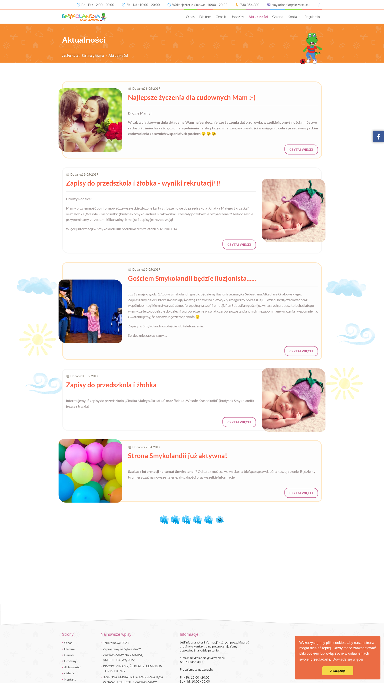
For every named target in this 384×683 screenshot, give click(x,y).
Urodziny (237, 16)
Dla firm (205, 16)
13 (198, 519)
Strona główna (93, 55)
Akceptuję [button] (338, 671)
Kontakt (294, 16)
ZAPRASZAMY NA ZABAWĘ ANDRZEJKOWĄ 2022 (123, 657)
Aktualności (258, 16)
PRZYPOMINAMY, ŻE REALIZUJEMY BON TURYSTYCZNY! (132, 668)
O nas (190, 16)
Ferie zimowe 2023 (116, 643)
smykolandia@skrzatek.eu (291, 5)
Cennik (221, 16)
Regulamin (312, 16)
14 (209, 519)
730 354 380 (249, 5)
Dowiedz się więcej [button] (347, 659)
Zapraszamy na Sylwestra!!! (122, 649)
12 (186, 519)
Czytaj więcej (301, 149)
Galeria (277, 16)
